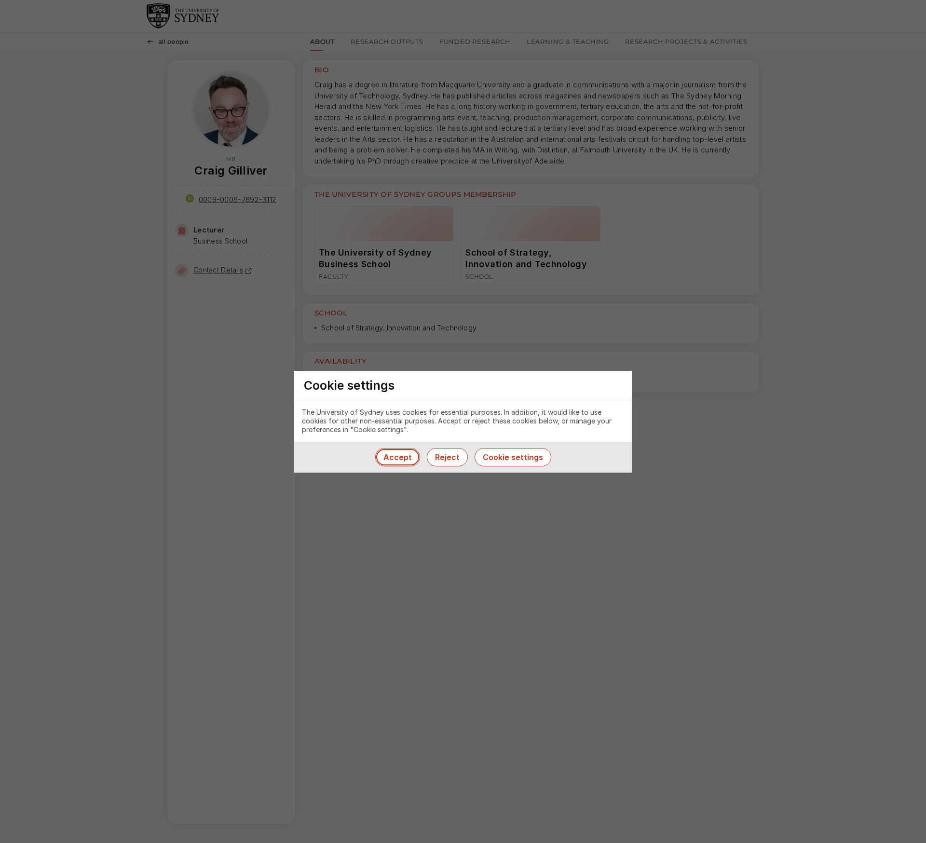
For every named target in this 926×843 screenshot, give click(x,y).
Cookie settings (513, 457)
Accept (397, 457)
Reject (447, 457)
